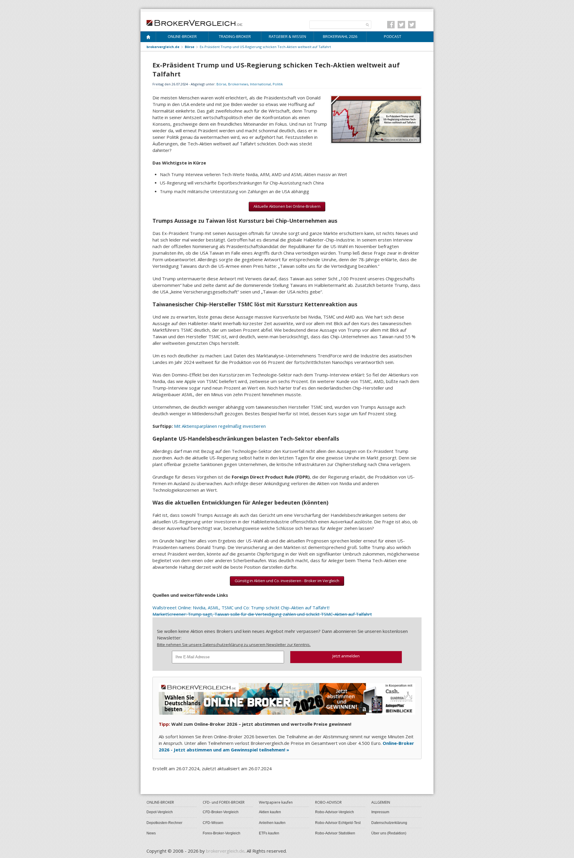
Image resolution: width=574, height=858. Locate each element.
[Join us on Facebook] (391, 24)
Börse (221, 84)
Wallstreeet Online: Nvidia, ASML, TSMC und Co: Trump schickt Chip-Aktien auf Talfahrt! (240, 608)
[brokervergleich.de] (198, 22)
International (260, 84)
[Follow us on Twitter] (401, 24)
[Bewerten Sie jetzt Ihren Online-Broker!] (287, 698)
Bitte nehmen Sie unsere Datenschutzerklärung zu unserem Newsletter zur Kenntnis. (234, 644)
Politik (278, 84)
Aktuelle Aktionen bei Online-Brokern (287, 206)
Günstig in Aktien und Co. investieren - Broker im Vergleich (287, 580)
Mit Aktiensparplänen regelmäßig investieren (220, 426)
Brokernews (238, 84)
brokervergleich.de (162, 46)
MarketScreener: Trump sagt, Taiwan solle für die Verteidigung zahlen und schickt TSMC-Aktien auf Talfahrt (262, 614)
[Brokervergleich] (148, 38)
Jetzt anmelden (346, 656)
